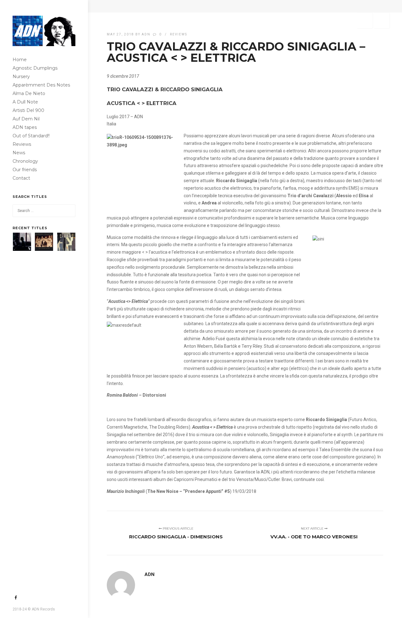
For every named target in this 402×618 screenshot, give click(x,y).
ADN (146, 34)
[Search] (69, 210)
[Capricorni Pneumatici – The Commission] (44, 242)
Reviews (178, 34)
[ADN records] (44, 27)
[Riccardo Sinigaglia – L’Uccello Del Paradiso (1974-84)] (22, 242)
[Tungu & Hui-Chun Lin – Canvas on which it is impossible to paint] (66, 242)
